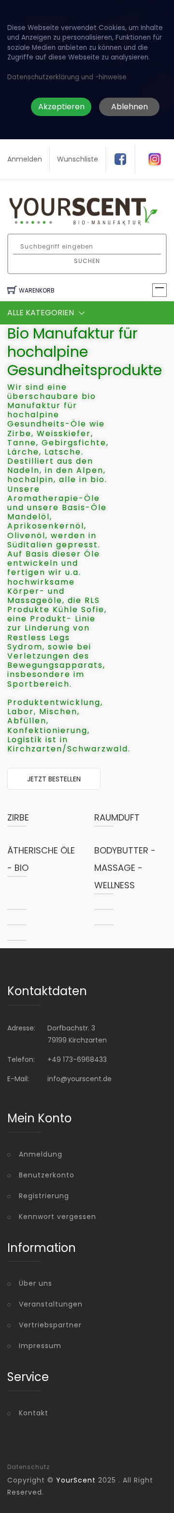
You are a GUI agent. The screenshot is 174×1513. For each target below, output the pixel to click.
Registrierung (44, 1196)
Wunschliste (77, 159)
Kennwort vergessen (57, 1216)
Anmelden (24, 159)
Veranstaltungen (51, 1304)
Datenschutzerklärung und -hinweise (67, 77)
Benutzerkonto (46, 1175)
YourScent (76, 1480)
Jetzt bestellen (54, 779)
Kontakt (33, 1413)
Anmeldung (40, 1154)
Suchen (87, 261)
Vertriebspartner (50, 1325)
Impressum (40, 1346)
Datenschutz (28, 1467)
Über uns (35, 1283)
